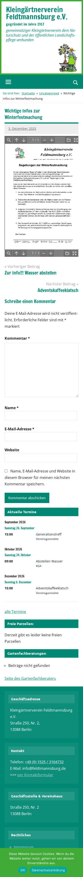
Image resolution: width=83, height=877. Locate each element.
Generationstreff (48, 534)
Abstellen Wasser (49, 561)
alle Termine (15, 611)
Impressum (24, 847)
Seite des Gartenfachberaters (30, 678)
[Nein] (77, 862)
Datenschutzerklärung (48, 870)
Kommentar (17, 338)
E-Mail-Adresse (19, 428)
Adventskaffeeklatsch (52, 588)
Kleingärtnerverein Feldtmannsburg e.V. (36, 13)
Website (12, 449)
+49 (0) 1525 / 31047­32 (44, 761)
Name (12, 407)
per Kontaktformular (35, 774)
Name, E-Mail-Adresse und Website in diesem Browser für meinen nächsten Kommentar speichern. (40, 477)
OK (23, 870)
